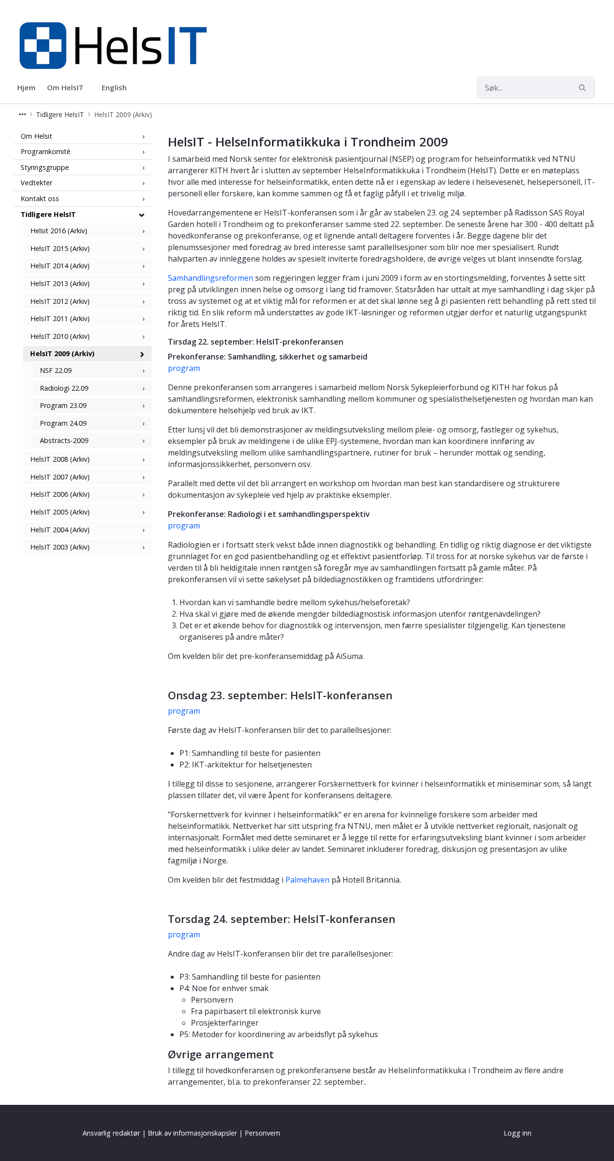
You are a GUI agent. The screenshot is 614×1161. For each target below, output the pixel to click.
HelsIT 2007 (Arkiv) (60, 476)
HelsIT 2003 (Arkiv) (60, 547)
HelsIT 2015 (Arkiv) (60, 248)
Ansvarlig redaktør (111, 1132)
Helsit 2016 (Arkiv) (58, 231)
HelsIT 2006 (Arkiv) (60, 494)
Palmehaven (307, 879)
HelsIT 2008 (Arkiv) (60, 459)
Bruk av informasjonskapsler (192, 1132)
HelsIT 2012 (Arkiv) (60, 301)
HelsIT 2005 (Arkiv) (60, 512)
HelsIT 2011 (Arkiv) (60, 318)
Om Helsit (36, 136)
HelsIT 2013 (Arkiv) (60, 283)
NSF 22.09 (55, 370)
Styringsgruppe (45, 167)
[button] (22, 114)
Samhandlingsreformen (210, 278)
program (184, 368)
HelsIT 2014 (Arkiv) (60, 266)
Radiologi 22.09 (64, 388)
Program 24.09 (63, 423)
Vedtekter (36, 183)
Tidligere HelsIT (48, 214)
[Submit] (583, 87)
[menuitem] (26, 87)
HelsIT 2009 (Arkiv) (62, 354)
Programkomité (46, 151)
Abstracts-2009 (64, 440)
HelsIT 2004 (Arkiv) (60, 529)
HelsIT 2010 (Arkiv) (60, 336)
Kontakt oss (40, 198)
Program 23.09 (63, 405)
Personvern (262, 1132)
